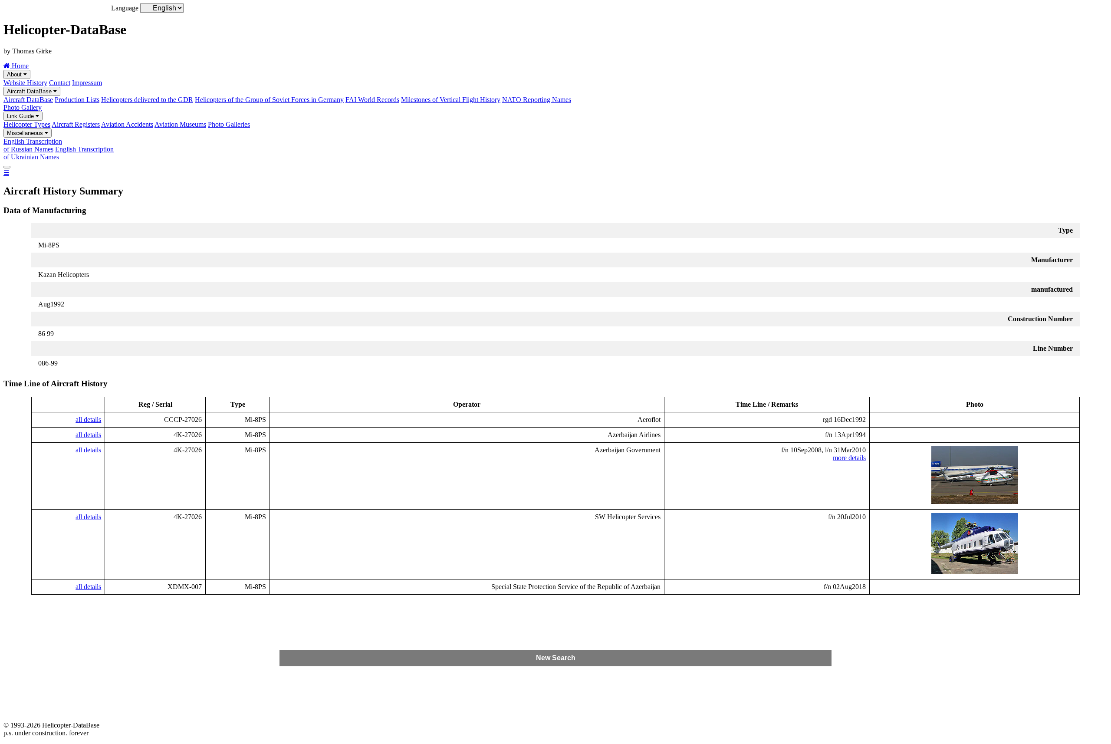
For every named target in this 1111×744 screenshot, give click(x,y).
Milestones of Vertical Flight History (450, 99)
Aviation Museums (180, 124)
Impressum (87, 82)
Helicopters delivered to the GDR (147, 99)
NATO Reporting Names (536, 99)
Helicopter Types (26, 124)
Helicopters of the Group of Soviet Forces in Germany (269, 99)
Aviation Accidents (127, 124)
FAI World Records (372, 99)
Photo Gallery (22, 107)
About (15, 74)
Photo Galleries (229, 124)
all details (88, 419)
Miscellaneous (26, 133)
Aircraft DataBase (30, 91)
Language (124, 8)
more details (849, 457)
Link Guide (21, 116)
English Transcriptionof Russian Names (32, 145)
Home (19, 65)
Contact (59, 82)
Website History (25, 82)
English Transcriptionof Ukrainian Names (58, 153)
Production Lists (77, 99)
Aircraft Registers (76, 124)
